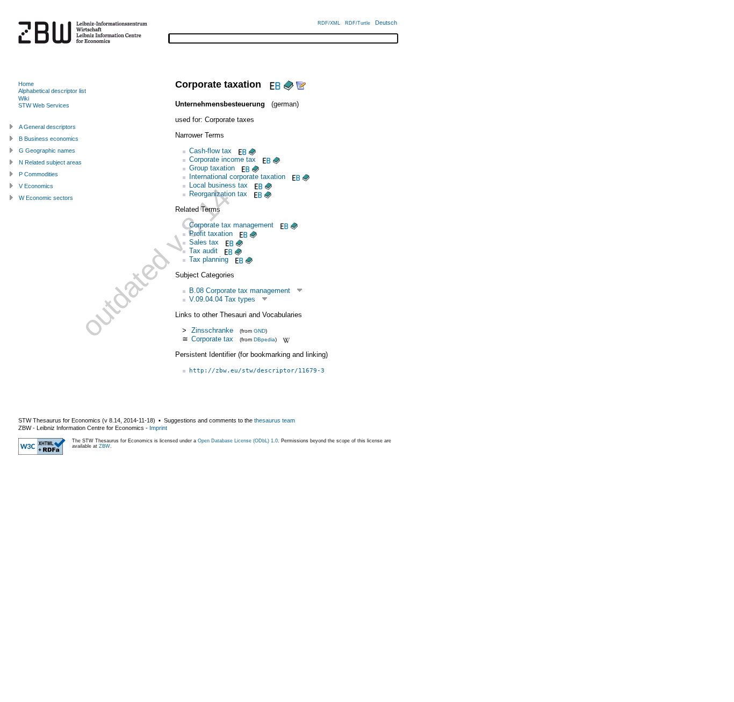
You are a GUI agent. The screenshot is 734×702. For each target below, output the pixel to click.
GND (259, 331)
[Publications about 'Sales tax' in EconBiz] (228, 242)
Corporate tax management (231, 225)
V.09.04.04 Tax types (222, 299)
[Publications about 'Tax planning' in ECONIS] (249, 259)
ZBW (104, 446)
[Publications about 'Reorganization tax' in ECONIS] (267, 194)
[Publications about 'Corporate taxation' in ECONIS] (288, 84)
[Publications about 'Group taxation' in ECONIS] (255, 168)
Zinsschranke (212, 330)
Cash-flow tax (210, 151)
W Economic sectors (46, 198)
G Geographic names (47, 150)
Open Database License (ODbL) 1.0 (238, 440)
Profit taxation (211, 234)
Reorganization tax (218, 194)
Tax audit (203, 251)
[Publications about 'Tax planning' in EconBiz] (238, 259)
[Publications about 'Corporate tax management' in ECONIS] (294, 225)
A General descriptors (47, 127)
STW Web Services (43, 105)
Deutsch (386, 22)
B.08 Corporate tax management (239, 290)
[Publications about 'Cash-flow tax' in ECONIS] (252, 151)
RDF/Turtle (357, 23)
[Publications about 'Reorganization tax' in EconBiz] (256, 194)
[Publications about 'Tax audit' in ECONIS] (238, 251)
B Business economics (48, 138)
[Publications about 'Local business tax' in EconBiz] (257, 185)
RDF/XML (329, 23)
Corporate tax (212, 339)
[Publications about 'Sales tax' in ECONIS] (239, 242)
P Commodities (38, 174)
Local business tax (218, 185)
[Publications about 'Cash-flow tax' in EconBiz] (241, 151)
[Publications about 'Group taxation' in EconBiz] (244, 168)
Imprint (158, 428)
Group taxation (212, 168)
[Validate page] (42, 452)
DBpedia (264, 339)
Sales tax (204, 242)
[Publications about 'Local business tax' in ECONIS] (268, 185)
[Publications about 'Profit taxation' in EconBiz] (242, 234)
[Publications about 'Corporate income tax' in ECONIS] (276, 159)
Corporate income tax (222, 159)
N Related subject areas (50, 162)
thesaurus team (274, 420)
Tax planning (208, 259)
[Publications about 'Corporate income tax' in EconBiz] (265, 159)
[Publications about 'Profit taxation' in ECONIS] (253, 234)
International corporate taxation (237, 177)
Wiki (23, 98)
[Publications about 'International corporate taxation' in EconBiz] (295, 177)
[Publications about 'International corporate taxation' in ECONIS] (306, 177)
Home (26, 84)
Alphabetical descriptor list (52, 91)
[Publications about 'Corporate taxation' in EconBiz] (274, 84)
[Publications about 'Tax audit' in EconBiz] (227, 251)
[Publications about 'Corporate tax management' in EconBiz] (283, 225)
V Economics (36, 186)
